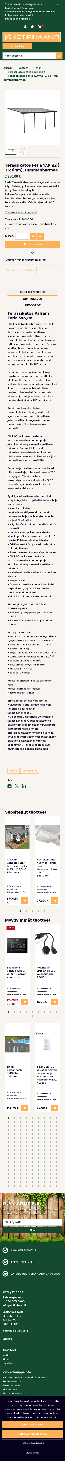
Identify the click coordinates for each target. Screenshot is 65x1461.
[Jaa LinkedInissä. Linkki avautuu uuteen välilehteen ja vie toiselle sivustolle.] (25, 787)
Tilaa (33, 1230)
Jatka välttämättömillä (32, 1433)
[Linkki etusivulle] (31, 37)
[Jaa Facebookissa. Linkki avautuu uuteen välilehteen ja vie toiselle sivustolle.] (11, 787)
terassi (11, 269)
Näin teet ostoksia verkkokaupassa (24, 1377)
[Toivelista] (33, 27)
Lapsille (7, 1363)
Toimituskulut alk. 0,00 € (21, 212)
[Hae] (59, 55)
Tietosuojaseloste (14, 1393)
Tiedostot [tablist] (32, 305)
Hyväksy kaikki (32, 1424)
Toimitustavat (11, 1385)
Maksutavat (9, 1389)
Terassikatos (27, 269)
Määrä (9, 236)
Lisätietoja (32, 1452)
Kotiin (6, 1355)
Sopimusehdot (11, 1381)
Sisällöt (7, 1338)
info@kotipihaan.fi (14, 1305)
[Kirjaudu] (25, 27)
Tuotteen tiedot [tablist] (33, 292)
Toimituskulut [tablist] (32, 299)
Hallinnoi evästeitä (32, 1443)
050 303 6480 (15, 1301)
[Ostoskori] (39, 27)
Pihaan (6, 1359)
